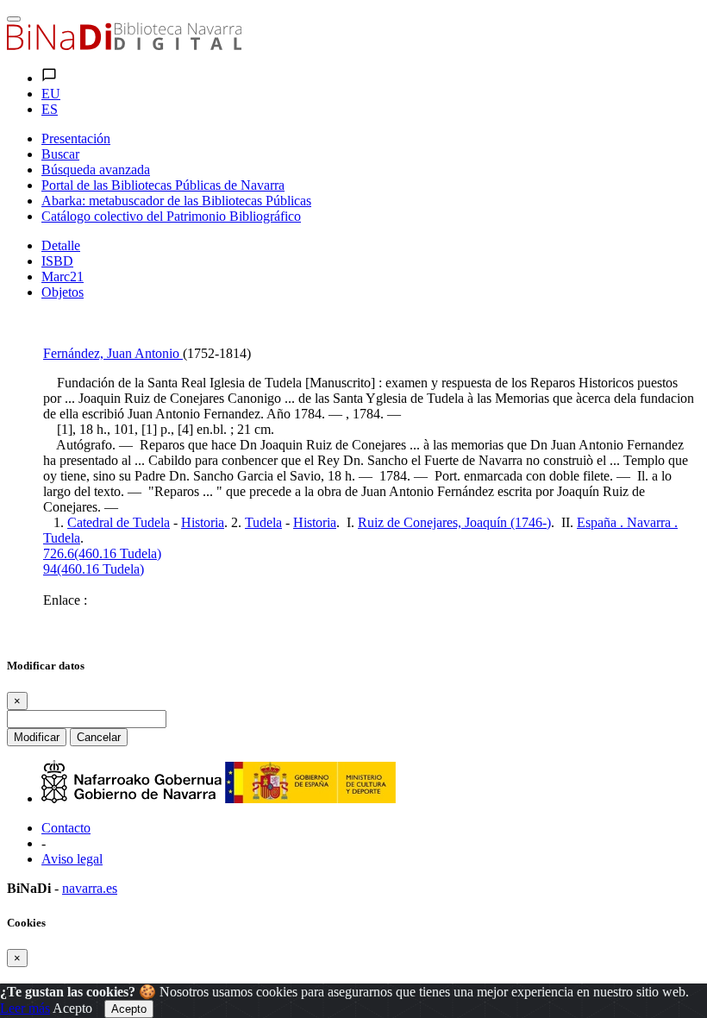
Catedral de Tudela (118, 522)
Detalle (60, 245)
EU (50, 93)
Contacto (66, 827)
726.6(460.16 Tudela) (102, 553)
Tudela (263, 522)
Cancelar (99, 737)
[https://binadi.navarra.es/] (124, 45)
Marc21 (62, 276)
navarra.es (89, 888)
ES (49, 109)
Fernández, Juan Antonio (113, 353)
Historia (202, 522)
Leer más (25, 1008)
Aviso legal (72, 858)
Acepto (72, 1008)
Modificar (36, 737)
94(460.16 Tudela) (93, 569)
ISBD (57, 261)
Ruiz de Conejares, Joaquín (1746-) (454, 522)
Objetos (62, 292)
